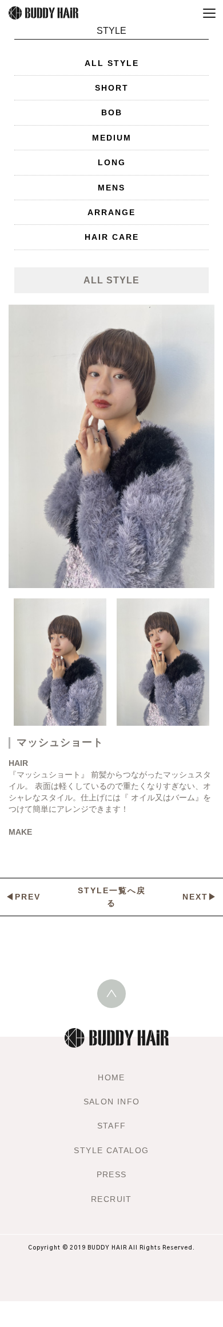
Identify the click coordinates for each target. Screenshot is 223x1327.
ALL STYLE (112, 63)
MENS (111, 187)
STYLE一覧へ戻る (112, 897)
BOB (111, 112)
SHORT (112, 87)
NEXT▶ (199, 896)
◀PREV (23, 896)
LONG (112, 162)
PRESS (112, 1174)
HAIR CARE (112, 237)
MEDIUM (112, 137)
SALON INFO (111, 1101)
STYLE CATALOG (111, 1150)
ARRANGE (111, 212)
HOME (111, 1077)
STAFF (111, 1125)
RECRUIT (111, 1199)
